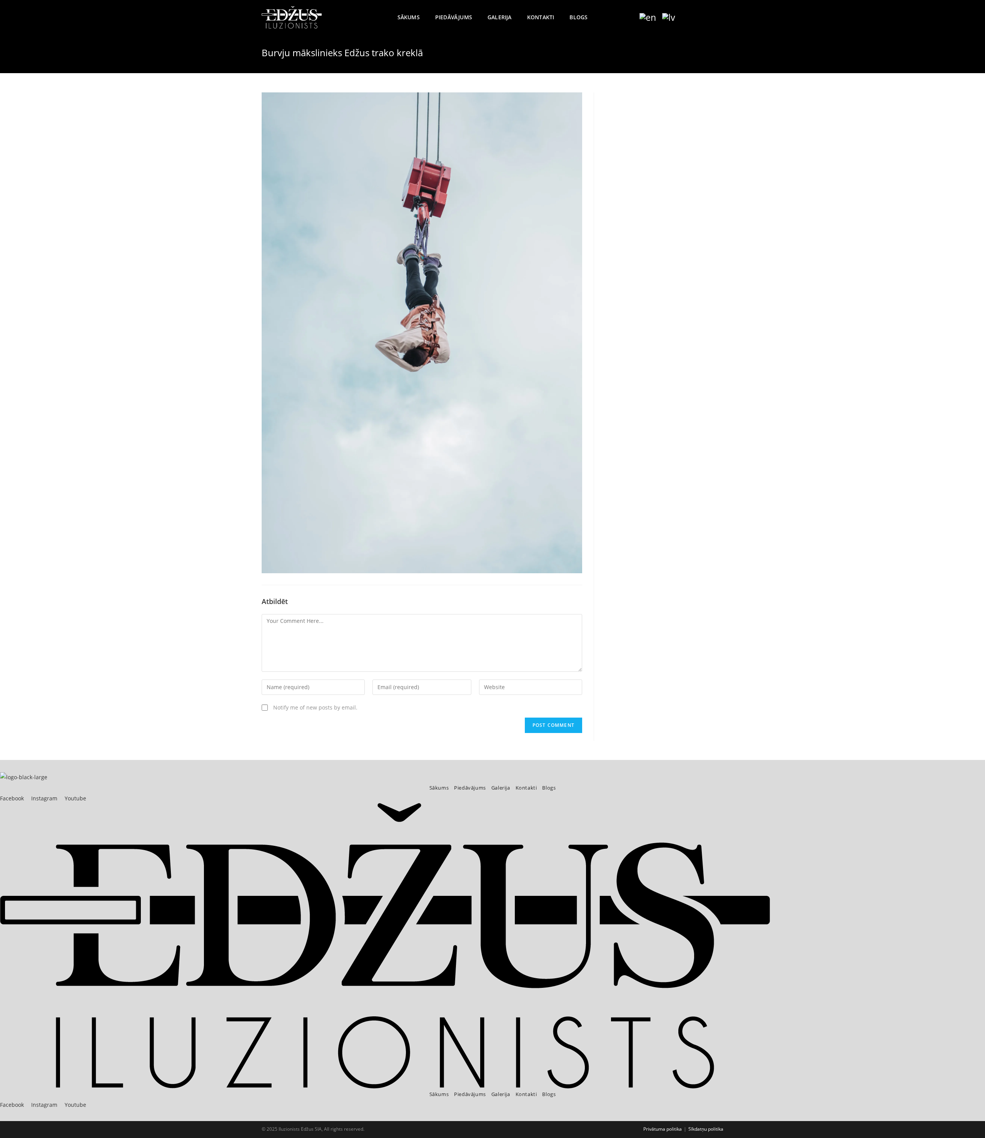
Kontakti (526, 787)
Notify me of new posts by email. (315, 707)
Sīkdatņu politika (705, 1129)
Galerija (500, 787)
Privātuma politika (662, 1129)
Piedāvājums (470, 787)
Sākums (439, 787)
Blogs (549, 787)
